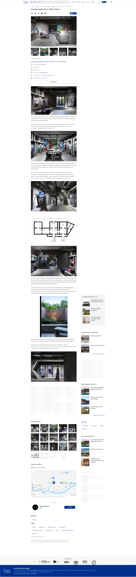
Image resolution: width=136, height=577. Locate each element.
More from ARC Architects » (99, 415)
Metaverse (84, 429)
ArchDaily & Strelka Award (67, 530)
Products (83, 2)
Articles (78, 2)
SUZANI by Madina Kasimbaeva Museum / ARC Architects (97, 460)
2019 (37, 70)
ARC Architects (42, 64)
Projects (73, 2)
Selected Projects (51, 527)
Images (92, 2)
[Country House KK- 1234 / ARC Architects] (85, 400)
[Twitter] (35, 13)
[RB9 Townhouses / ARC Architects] (85, 410)
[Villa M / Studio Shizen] (85, 339)
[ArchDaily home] (25, 2)
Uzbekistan (63, 62)
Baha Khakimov (44, 72)
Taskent (57, 530)
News (88, 2)
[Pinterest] (45, 13)
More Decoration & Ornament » (98, 353)
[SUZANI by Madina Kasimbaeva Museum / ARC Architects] (85, 462)
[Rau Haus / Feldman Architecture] (86, 311)
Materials (102, 425)
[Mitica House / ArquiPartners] (85, 349)
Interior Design (62, 527)
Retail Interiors (49, 62)
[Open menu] (111, 2)
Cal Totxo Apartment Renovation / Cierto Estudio (96, 318)
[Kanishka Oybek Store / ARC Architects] (35, 428)
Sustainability (85, 425)
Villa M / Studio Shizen (96, 336)
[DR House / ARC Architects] (85, 452)
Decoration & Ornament (37, 62)
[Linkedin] (38, 13)
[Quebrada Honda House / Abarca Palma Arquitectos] (86, 302)
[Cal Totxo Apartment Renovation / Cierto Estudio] (86, 319)
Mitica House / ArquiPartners (98, 345)
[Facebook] (32, 13)
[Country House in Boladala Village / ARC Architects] (85, 391)
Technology (94, 425)
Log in (99, 2)
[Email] (42, 13)
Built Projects (42, 527)
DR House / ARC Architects (97, 449)
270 (37, 67)
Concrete (34, 519)
